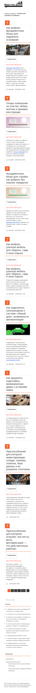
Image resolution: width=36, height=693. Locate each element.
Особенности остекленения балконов (19, 614)
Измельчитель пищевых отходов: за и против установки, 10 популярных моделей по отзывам (18, 619)
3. (18, 619)
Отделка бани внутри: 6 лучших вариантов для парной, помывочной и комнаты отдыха (17, 630)
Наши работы (10, 659)
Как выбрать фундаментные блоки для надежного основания (15, 33)
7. (18, 639)
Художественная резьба (13, 662)
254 (23, 590)
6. (16, 635)
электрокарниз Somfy (13, 360)
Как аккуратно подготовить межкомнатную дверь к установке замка (16, 384)
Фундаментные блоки (13, 68)
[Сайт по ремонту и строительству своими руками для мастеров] (13, 7)
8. (17, 645)
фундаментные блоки (13, 222)
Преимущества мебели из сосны (17, 635)
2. (18, 614)
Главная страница (10, 13)
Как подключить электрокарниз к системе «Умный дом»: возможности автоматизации (17, 313)
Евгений (11, 89)
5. (17, 630)
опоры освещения (19, 152)
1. (18, 610)
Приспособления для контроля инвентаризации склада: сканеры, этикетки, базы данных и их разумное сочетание (18, 460)
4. (18, 625)
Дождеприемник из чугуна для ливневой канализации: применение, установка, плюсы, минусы (17, 645)
